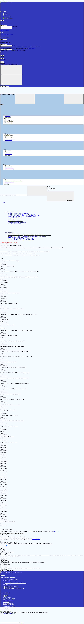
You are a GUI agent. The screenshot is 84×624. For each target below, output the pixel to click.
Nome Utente (14, 26)
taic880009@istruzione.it (15, 581)
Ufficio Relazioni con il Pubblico (9, 598)
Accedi (2, 20)
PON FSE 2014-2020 (51, 188)
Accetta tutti (19, 533)
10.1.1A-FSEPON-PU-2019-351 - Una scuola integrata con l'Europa (21, 214)
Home (48, 186)
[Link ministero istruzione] (5, 2)
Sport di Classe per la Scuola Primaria (15, 221)
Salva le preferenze (10, 570)
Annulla (2, 86)
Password (14, 27)
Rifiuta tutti (10, 533)
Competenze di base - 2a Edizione (14, 223)
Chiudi (2, 55)
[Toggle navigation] (25, 99)
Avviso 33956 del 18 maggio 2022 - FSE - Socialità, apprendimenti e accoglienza (23, 215)
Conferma (6, 86)
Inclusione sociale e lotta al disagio (14, 217)
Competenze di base (12, 218)
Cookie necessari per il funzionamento (8, 542)
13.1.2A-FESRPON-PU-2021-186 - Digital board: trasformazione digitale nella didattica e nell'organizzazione (29, 235)
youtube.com (3, 545)
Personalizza (3, 533)
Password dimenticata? (4, 30)
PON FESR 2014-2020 (10, 232)
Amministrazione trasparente (8, 604)
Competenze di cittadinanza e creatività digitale (17, 222)
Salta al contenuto (3, 1)
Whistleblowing (6, 602)
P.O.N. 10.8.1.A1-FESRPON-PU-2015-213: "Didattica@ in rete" (21, 238)
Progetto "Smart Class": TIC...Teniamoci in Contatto (18, 237)
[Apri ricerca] (74, 99)
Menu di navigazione (69, 200)
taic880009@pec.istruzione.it (15, 583)
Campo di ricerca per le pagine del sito (7, 194)
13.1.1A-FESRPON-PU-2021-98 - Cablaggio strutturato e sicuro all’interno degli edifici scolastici (27, 236)
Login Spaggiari (32, 48)
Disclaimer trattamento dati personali (7, 613)
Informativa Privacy (7, 597)
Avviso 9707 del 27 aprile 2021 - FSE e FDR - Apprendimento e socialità (22, 216)
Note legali (5, 596)
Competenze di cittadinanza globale (15, 219)
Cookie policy (5, 595)
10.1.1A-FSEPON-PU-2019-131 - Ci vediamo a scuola (18, 213)
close (2, 104)
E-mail (13, 45)
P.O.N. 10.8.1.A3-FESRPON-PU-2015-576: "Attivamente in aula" (21, 239)
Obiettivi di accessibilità (7, 600)
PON (48, 187)
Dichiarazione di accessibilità (8, 599)
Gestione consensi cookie (8, 603)
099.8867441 (7, 580)
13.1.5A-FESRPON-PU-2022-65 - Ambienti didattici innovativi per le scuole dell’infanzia (25, 233)
